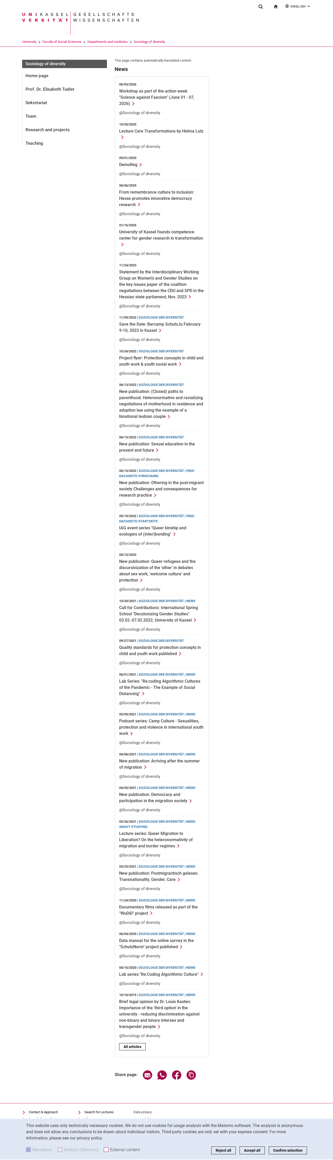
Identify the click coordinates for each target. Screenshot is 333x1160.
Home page (36, 75)
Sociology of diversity (149, 42)
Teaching (34, 143)
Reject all (223, 1150)
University (29, 42)
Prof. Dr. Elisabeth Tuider (49, 89)
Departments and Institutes (107, 42)
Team (30, 116)
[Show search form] (260, 6)
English (301, 6)
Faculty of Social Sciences (61, 42)
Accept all (252, 1150)
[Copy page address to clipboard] (191, 1078)
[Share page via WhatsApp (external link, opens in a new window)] (162, 1078)
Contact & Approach (43, 1112)
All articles (132, 1047)
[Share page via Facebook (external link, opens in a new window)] (176, 1078)
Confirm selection (288, 1150)
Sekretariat (36, 102)
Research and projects (47, 129)
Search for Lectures (99, 1112)
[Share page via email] (147, 1078)
